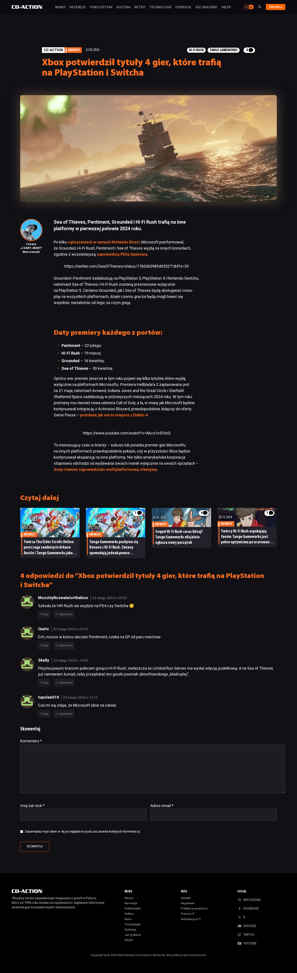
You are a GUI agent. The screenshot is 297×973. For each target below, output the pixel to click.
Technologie (160, 7)
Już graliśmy (206, 7)
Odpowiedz (66, 614)
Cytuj (45, 614)
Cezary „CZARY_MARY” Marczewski (31, 248)
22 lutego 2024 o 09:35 (70, 629)
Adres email (162, 805)
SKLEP (226, 7)
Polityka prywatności (194, 908)
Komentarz (31, 741)
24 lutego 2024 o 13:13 (80, 697)
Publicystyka (101, 7)
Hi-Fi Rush (196, 50)
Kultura (123, 7)
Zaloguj (275, 6)
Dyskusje (183, 7)
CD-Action (53, 50)
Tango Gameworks (224, 50)
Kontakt (186, 898)
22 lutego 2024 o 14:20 (70, 660)
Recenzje (78, 7)
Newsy (60, 7)
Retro (139, 7)
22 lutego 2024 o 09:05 (109, 598)
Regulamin (187, 903)
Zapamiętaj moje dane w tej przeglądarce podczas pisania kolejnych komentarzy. (82, 831)
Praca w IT (188, 913)
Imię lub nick (32, 805)
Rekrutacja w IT (191, 919)
